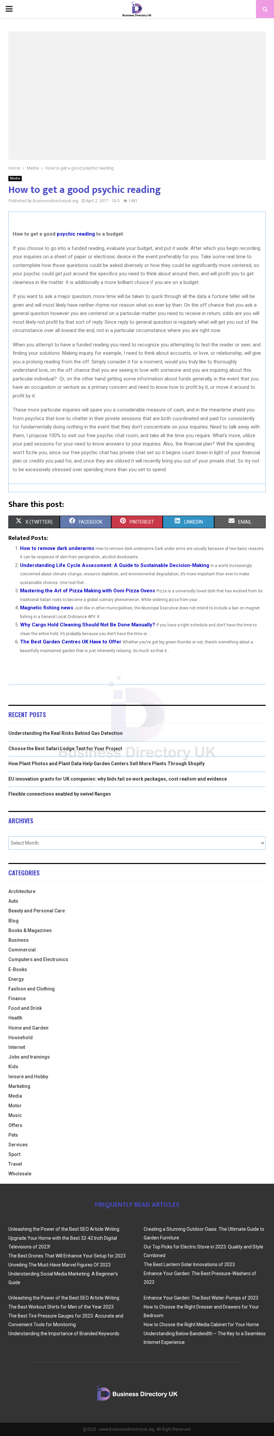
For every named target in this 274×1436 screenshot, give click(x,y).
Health (15, 1018)
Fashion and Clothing (31, 988)
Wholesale (19, 1173)
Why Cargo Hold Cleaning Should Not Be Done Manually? (87, 625)
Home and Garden (28, 1028)
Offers (15, 1125)
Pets (13, 1135)
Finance (17, 998)
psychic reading (76, 234)
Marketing (19, 1086)
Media (15, 178)
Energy (16, 979)
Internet (16, 1047)
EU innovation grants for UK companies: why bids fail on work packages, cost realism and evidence (117, 779)
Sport (14, 1154)
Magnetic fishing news (46, 608)
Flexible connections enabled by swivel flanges (59, 794)
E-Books (17, 969)
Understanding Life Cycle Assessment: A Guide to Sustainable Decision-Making (114, 565)
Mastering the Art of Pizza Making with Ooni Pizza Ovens (87, 591)
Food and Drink (25, 1008)
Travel (15, 1164)
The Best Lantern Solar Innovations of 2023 (189, 1264)
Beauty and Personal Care (36, 910)
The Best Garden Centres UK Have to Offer (70, 642)
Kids (13, 1066)
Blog (13, 920)
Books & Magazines (30, 930)
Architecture (21, 891)
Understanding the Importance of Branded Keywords (63, 1333)
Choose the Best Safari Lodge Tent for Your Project (65, 748)
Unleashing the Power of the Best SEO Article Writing (63, 1229)
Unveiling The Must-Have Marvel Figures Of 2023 (59, 1264)
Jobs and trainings (29, 1057)
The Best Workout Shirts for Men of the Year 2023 (61, 1307)
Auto (13, 901)
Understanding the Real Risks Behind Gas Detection (65, 733)
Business (18, 940)
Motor (15, 1105)
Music (15, 1115)
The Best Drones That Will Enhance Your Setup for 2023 (67, 1255)
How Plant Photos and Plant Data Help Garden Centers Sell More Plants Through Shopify (106, 763)
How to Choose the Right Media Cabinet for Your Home (201, 1324)
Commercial (22, 949)
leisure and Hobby (28, 1076)
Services (18, 1144)
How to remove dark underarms (57, 548)
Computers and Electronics (38, 959)
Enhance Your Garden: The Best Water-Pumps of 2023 (201, 1298)
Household (20, 1037)
